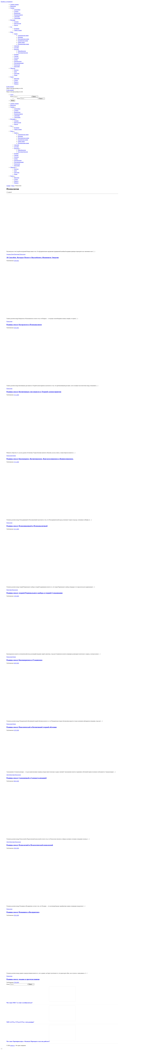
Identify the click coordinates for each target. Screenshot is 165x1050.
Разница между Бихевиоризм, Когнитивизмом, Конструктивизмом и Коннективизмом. (39, 459)
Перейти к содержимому (7, 1)
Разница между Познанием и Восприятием (22, 912)
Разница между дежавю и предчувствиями (22, 979)
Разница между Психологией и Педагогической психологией (29, 845)
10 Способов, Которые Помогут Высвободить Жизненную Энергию (32, 257)
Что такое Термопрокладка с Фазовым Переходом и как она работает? (28, 1041)
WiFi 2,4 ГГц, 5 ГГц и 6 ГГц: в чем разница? (20, 1022)
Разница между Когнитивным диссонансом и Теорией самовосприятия (33, 392)
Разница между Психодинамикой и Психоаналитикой (26, 526)
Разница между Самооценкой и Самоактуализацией (26, 778)
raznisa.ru (12, 1045)
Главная (8, 185)
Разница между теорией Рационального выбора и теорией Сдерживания (34, 593)
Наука (12, 185)
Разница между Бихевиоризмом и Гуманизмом (24, 660)
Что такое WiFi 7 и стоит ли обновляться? (19, 1002)
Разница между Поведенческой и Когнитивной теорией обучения (31, 727)
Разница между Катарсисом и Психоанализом (24, 325)
